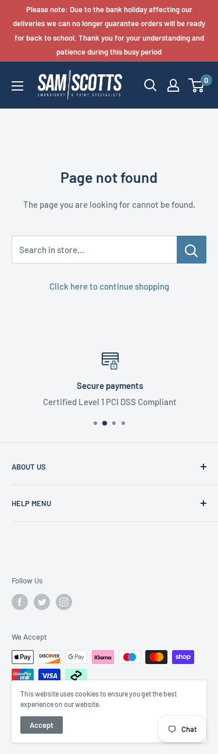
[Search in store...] (191, 250)
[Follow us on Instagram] (64, 602)
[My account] (173, 85)
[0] (197, 85)
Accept (41, 725)
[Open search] (150, 85)
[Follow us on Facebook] (20, 602)
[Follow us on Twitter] (42, 602)
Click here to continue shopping (109, 286)
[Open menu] (17, 86)
